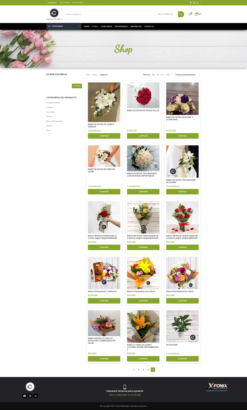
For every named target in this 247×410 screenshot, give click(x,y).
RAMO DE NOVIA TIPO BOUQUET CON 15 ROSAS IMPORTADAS (142, 174)
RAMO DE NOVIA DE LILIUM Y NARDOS (101, 125)
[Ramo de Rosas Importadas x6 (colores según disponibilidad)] (182, 217)
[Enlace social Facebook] (190, 3)
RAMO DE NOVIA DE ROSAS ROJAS (143, 110)
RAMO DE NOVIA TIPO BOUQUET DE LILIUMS (181, 181)
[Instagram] (30, 395)
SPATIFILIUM (172, 344)
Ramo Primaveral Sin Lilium (180, 291)
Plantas (49, 116)
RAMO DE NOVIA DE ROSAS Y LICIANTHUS (179, 118)
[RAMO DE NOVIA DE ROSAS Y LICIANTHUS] (182, 98)
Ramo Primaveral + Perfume (102, 291)
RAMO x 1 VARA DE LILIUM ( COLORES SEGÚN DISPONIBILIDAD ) (143, 347)
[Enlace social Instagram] (194, 3)
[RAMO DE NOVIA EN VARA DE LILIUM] (104, 156)
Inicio (88, 75)
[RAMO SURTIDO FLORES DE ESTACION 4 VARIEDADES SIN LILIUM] (104, 323)
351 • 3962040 (64, 3)
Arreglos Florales (53, 102)
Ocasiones (50, 112)
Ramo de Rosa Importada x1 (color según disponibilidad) (102, 236)
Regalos (49, 126)
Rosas (48, 130)
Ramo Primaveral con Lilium (141, 291)
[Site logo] (54, 14)
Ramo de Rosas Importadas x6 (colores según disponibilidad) (182, 236)
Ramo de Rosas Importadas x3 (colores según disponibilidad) (143, 236)
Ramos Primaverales (54, 121)
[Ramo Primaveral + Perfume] (104, 273)
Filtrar (77, 86)
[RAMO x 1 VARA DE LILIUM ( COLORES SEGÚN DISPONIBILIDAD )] (143, 326)
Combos (49, 107)
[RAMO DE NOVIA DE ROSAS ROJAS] (143, 95)
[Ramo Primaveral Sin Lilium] (182, 273)
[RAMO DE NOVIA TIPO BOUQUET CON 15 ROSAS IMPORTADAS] (143, 158)
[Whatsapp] (35, 395)
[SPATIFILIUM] (182, 326)
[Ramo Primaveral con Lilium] (143, 273)
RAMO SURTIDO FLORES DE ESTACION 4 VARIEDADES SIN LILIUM (101, 340)
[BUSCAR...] (181, 14)
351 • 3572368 (77, 3)
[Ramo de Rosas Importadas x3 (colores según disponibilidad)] (143, 217)
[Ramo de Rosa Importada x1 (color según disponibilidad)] (104, 217)
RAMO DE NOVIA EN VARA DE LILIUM (101, 170)
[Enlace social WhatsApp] (197, 3)
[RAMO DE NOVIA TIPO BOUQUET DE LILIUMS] (182, 161)
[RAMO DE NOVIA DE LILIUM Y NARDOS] (104, 102)
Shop (95, 75)
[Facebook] (24, 395)
